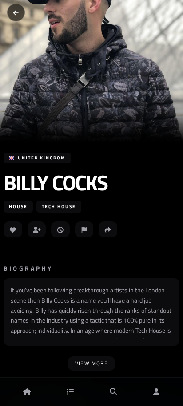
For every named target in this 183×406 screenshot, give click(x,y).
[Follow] (37, 229)
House (18, 206)
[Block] (60, 229)
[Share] (108, 229)
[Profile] (156, 392)
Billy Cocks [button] (55, 182)
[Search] (113, 392)
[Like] (13, 229)
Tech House (59, 206)
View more (91, 363)
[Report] (84, 229)
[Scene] (70, 392)
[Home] (27, 392)
